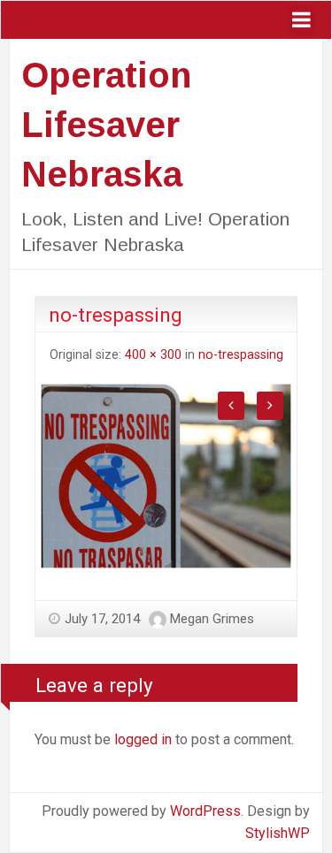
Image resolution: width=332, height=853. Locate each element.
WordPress (205, 811)
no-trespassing (240, 354)
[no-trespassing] (166, 475)
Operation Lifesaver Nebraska (106, 125)
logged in (143, 739)
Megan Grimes (212, 619)
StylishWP (277, 833)
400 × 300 (153, 354)
